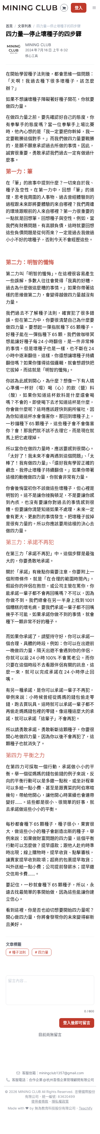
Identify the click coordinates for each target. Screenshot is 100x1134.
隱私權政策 (60, 1101)
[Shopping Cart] (64, 8)
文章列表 (24, 26)
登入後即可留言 (76, 1022)
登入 (79, 7)
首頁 (9, 26)
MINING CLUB (38, 44)
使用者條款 (39, 1101)
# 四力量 (41, 952)
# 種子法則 (17, 952)
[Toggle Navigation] (94, 8)
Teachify (85, 1108)
